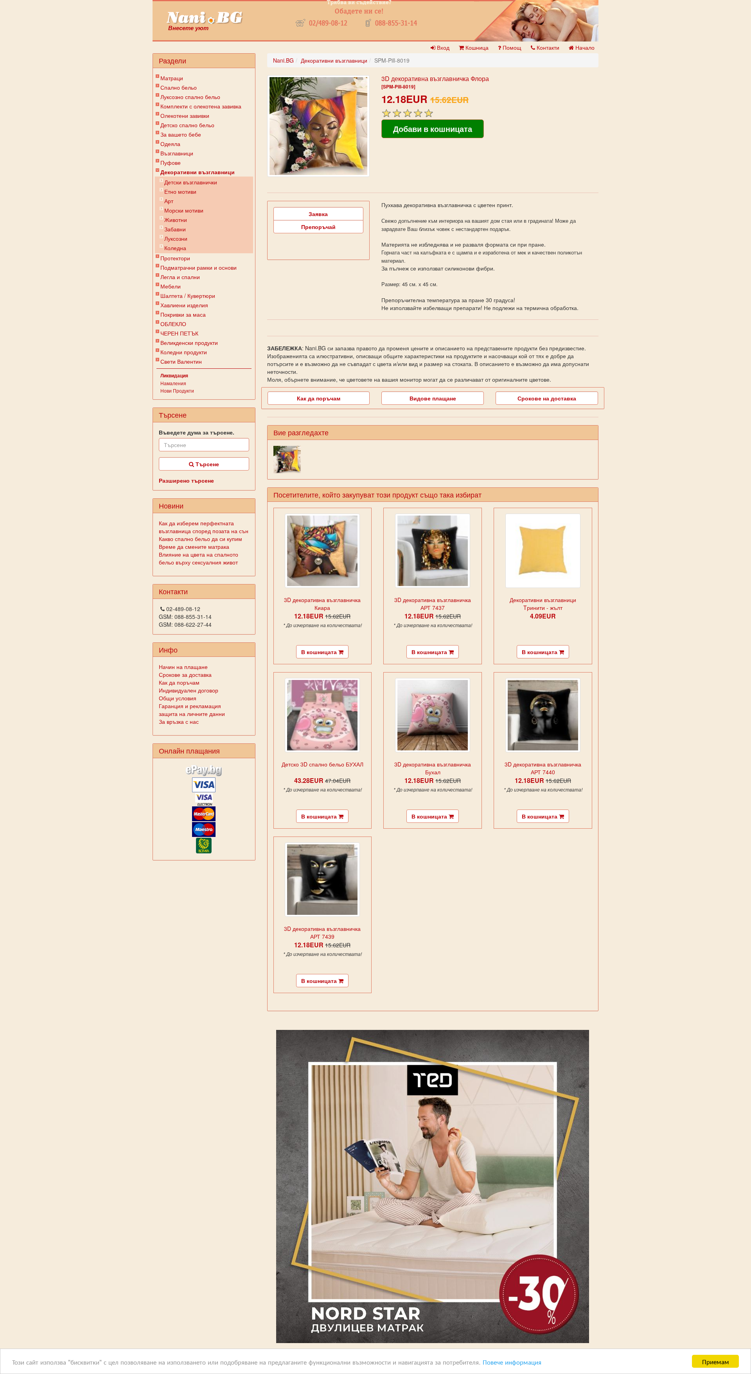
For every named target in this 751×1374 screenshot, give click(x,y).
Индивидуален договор (188, 690)
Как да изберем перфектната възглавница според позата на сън (203, 527)
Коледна (175, 248)
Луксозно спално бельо (190, 97)
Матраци (171, 78)
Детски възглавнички (190, 182)
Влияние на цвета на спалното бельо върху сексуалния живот (198, 558)
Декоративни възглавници (197, 172)
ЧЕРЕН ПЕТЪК (179, 333)
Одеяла (170, 144)
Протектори (175, 258)
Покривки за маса (183, 314)
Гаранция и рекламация (190, 706)
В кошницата (319, 652)
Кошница (476, 47)
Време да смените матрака (194, 546)
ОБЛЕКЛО (173, 324)
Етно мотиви (180, 191)
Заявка (318, 214)
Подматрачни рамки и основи (198, 267)
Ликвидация (174, 375)
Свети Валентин (181, 361)
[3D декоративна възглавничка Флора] (318, 126)
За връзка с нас (179, 721)
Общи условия (177, 698)
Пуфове (170, 162)
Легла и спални (180, 277)
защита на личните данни (192, 714)
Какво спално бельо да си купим (200, 539)
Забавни (175, 229)
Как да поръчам (179, 682)
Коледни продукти (183, 352)
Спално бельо (178, 87)
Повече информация (512, 1362)
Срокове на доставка (546, 398)
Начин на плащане (183, 667)
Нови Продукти (177, 390)
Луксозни (175, 238)
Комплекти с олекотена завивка (200, 106)
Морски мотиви (183, 210)
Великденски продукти (189, 342)
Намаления (173, 383)
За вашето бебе (180, 134)
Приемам (715, 1361)
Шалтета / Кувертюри (187, 295)
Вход (442, 47)
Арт (168, 201)
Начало (584, 47)
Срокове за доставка (185, 674)
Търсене (206, 464)
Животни (175, 220)
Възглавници (176, 153)
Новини (171, 505)
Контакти (547, 47)
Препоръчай (318, 227)
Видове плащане (433, 398)
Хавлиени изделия (184, 305)
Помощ (511, 47)
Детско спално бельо (187, 125)
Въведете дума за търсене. (196, 432)
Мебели (170, 286)
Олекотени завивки (184, 115)
